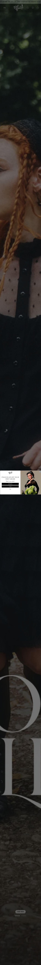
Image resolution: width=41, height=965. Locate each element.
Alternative (10, 483)
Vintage (10, 486)
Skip (10, 489)
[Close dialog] (40, 471)
